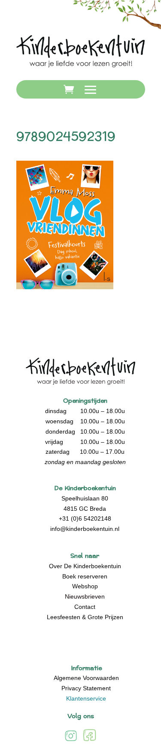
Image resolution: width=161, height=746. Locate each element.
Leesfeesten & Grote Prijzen (85, 617)
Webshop (85, 586)
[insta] (71, 740)
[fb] (89, 740)
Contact (84, 606)
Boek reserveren (84, 576)
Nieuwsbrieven (85, 596)
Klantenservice (86, 698)
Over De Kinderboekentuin (85, 566)
